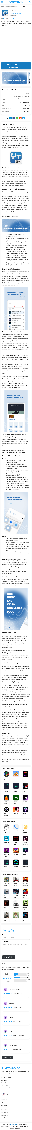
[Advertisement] (16, 44)
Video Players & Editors (14, 6)
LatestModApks (14, 1124)
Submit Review (9, 957)
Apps (6, 6)
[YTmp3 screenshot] (15, 78)
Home (2, 6)
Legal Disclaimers (6, 1118)
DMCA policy (4, 1085)
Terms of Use (4, 1115)
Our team (4, 1105)
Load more (7, 1058)
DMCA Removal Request (7, 1088)
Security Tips (4, 1112)
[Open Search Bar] (30, 2)
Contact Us (4, 1080)
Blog (2, 1102)
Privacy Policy (5, 1083)
